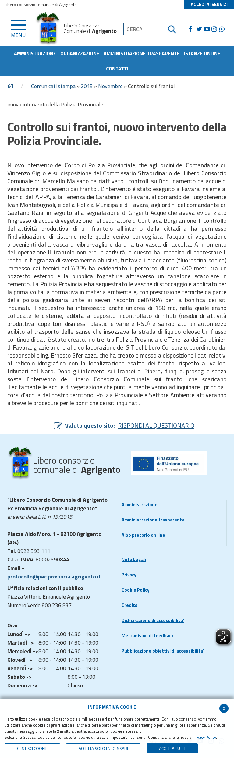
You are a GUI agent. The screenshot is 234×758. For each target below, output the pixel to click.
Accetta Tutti (172, 748)
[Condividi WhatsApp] (223, 29)
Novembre (110, 86)
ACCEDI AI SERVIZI (209, 4)
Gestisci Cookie (32, 748)
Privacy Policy (204, 737)
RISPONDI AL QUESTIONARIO (156, 425)
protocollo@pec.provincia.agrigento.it (54, 576)
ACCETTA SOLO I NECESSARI (103, 748)
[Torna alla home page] (10, 86)
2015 (87, 86)
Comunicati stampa (53, 86)
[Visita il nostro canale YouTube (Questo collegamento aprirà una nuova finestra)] (207, 29)
